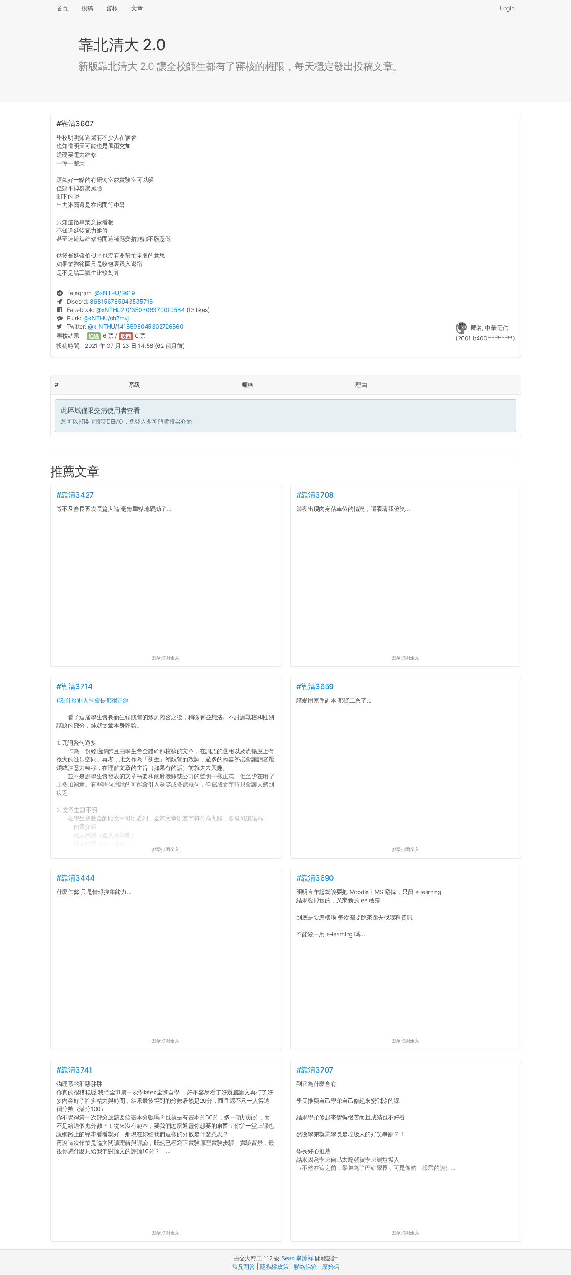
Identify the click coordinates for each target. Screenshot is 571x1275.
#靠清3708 (315, 495)
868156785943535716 (121, 301)
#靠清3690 (315, 878)
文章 (137, 8)
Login (507, 8)
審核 (111, 8)
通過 (94, 336)
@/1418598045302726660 (135, 326)
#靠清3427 (75, 495)
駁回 (126, 336)
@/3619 (114, 292)
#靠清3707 (314, 1069)
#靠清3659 (315, 686)
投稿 (87, 8)
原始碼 (330, 1266)
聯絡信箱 (305, 1266)
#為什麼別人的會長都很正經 (92, 700)
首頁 (62, 8)
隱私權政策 (274, 1266)
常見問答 (243, 1266)
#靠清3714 (74, 686)
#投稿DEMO (107, 421)
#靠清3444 (75, 878)
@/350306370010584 (140, 309)
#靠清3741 (74, 1069)
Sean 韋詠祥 (297, 1258)
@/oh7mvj (106, 318)
